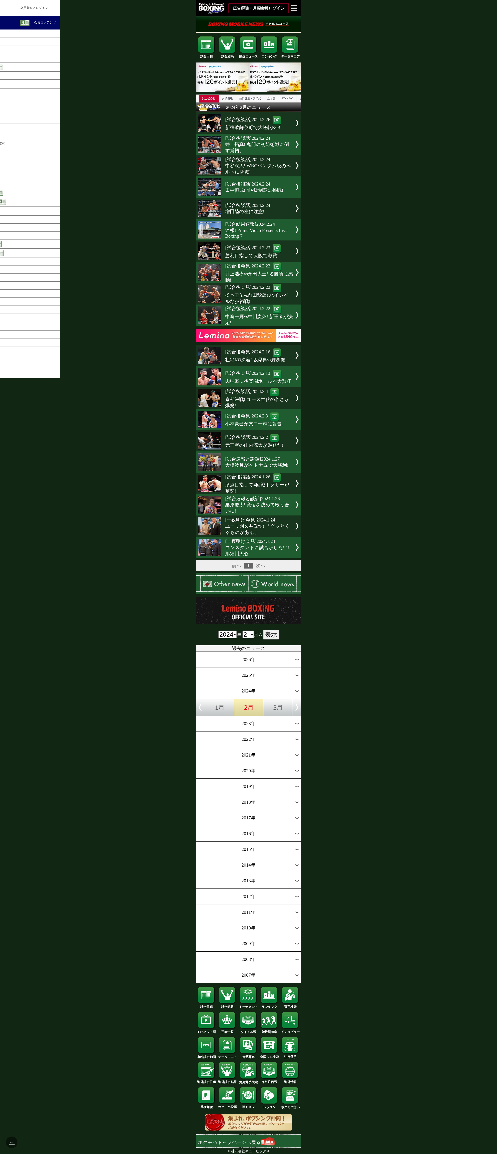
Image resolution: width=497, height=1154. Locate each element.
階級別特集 (269, 1031)
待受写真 (248, 1057)
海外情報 (290, 1082)
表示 (271, 634)
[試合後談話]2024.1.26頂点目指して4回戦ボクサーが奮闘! (257, 484)
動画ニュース (248, 56)
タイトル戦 (248, 1031)
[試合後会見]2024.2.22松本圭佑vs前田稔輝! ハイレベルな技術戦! (257, 294)
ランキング (269, 56)
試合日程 (206, 56)
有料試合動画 (206, 1057)
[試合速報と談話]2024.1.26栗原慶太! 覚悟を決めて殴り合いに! (257, 505)
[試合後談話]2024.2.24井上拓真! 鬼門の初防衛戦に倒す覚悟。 (257, 144)
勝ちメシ (248, 1107)
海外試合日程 (206, 1082)
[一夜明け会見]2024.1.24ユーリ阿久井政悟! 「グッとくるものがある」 (257, 526)
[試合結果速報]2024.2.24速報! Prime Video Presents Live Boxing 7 (256, 230)
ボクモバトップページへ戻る (229, 1142)
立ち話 (271, 98)
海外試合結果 (227, 1082)
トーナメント (248, 1006)
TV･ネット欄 (206, 1031)
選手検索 (290, 1006)
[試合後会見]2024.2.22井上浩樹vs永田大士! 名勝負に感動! (259, 273)
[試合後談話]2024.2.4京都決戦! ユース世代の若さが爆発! (257, 398)
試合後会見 (208, 98)
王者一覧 (227, 1031)
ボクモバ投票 (227, 1107)
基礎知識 (206, 1107)
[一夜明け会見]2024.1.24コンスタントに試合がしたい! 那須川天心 (257, 547)
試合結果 (227, 56)
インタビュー (290, 1031)
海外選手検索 (248, 1082)
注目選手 (290, 1057)
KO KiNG (287, 98)
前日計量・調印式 (250, 98)
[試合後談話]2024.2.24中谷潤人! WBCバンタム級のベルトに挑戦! (258, 165)
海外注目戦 (269, 1082)
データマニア (290, 56)
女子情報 (227, 98)
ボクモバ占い (290, 1107)
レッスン (269, 1107)
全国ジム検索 (269, 1057)
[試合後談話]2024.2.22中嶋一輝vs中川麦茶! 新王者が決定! (259, 315)
